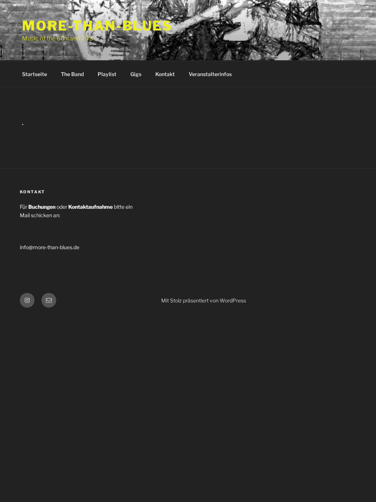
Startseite (34, 74)
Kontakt (165, 74)
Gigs (135, 74)
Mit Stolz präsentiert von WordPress (203, 300)
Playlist (107, 74)
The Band (72, 74)
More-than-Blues (97, 26)
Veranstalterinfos (210, 74)
